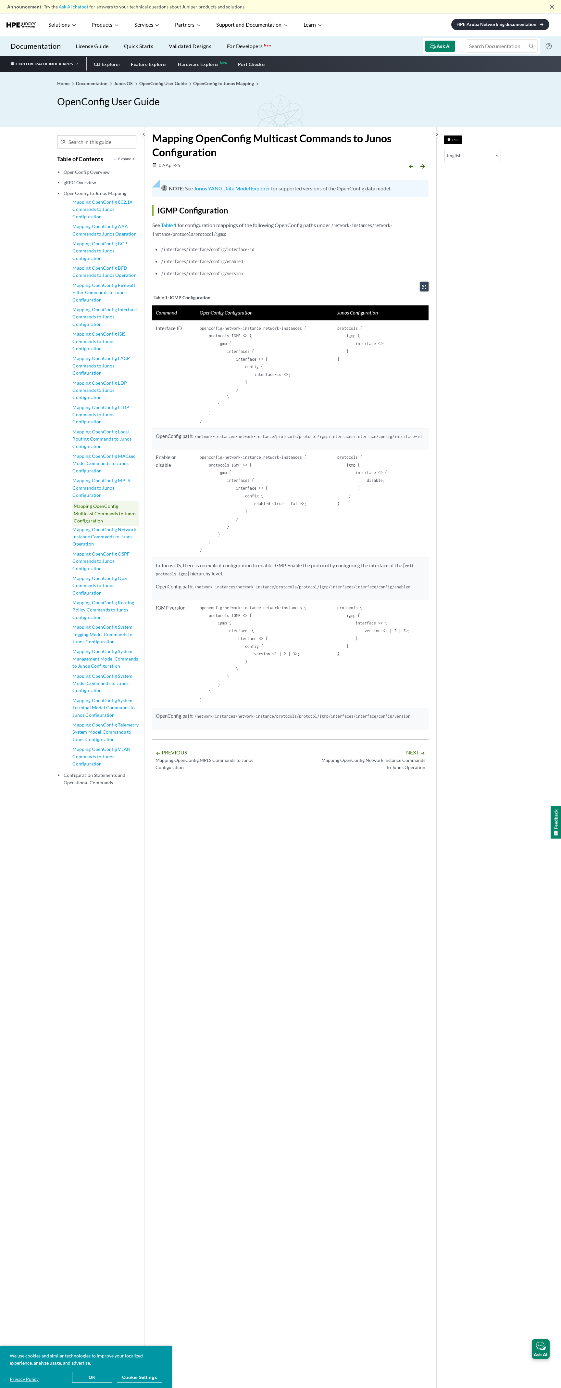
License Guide (92, 46)
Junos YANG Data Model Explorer (232, 188)
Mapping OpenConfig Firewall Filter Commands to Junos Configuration (103, 292)
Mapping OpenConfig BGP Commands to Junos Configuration (99, 251)
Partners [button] (184, 25)
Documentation (35, 46)
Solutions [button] (59, 25)
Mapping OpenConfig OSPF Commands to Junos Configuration (101, 561)
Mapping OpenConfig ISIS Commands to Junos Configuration (98, 341)
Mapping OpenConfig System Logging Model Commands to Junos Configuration (102, 634)
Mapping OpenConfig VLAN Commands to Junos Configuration (101, 756)
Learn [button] (310, 25)
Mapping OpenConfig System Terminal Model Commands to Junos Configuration (103, 708)
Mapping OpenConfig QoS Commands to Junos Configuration (99, 585)
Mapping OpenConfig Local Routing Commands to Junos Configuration (101, 439)
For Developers (249, 46)
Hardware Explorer (198, 64)
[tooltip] (453, 139)
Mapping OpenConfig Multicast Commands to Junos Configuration (105, 513)
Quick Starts (138, 46)
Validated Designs (190, 46)
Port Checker (252, 64)
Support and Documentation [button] (248, 25)
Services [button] (143, 25)
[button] (541, 1349)
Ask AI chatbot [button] (73, 6)
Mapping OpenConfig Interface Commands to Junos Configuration (104, 317)
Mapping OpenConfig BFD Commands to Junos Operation (104, 271)
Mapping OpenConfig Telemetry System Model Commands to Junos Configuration (105, 732)
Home (63, 83)
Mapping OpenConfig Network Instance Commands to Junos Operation (104, 537)
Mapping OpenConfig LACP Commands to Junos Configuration (101, 365)
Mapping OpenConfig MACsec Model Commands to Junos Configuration (103, 463)
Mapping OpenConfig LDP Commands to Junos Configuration (99, 390)
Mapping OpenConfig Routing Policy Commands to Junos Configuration (103, 610)
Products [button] (102, 25)
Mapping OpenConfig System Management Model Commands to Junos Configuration (105, 659)
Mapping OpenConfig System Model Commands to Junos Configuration (102, 683)
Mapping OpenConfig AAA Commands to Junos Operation (104, 230)
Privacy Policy (24, 1379)
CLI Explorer (107, 64)
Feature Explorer (149, 64)
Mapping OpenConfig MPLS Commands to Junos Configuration (101, 488)
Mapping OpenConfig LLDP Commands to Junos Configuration (100, 415)
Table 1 (169, 225)
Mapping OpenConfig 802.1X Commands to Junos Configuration (102, 209)
